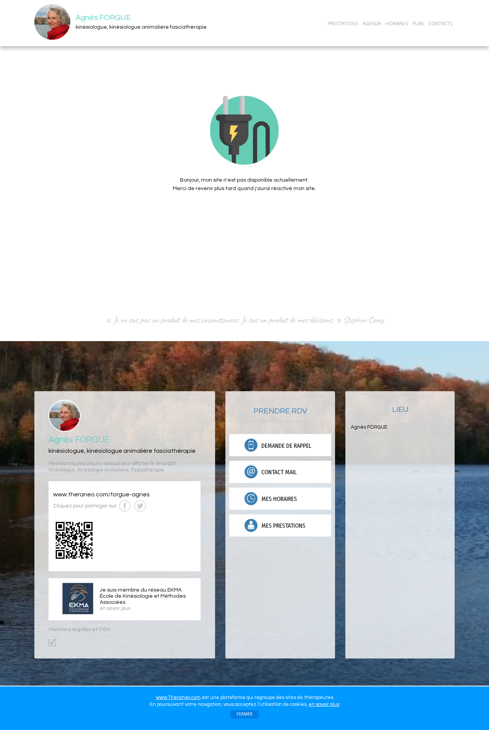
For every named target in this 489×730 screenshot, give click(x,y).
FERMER (244, 714)
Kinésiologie (62, 470)
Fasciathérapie (147, 470)
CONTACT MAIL (278, 472)
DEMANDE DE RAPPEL (285, 445)
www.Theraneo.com (178, 697)
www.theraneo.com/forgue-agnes (101, 494)
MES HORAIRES (278, 498)
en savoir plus (324, 704)
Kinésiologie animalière (103, 470)
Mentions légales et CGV (79, 629)
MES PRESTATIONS (282, 525)
